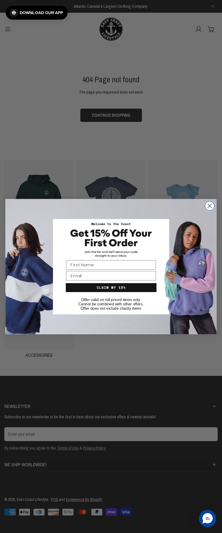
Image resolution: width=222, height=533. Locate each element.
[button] (37, 13)
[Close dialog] (209, 206)
